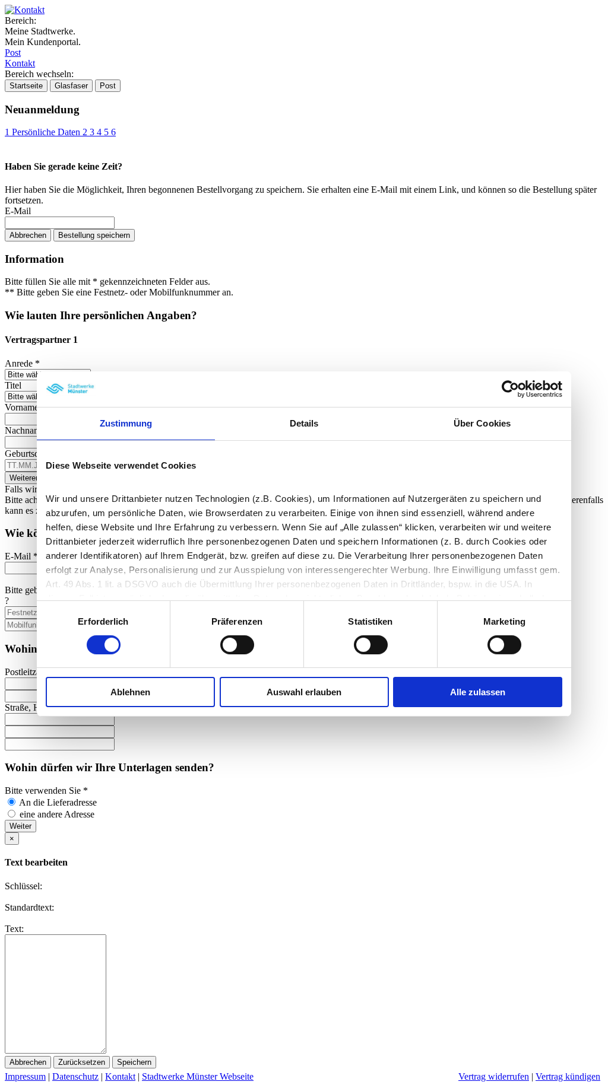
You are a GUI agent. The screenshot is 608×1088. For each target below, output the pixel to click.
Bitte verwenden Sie (46, 790)
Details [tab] (304, 423)
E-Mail (18, 211)
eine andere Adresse (57, 814)
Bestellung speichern (94, 235)
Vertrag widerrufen (493, 1076)
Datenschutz (75, 1076)
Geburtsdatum (35, 453)
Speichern (134, 1062)
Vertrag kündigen (568, 1076)
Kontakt (20, 63)
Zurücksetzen (81, 1062)
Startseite (26, 85)
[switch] (237, 644)
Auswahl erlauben (304, 692)
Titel (13, 385)
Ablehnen (130, 692)
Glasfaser (71, 85)
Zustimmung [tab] (126, 423)
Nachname (28, 430)
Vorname (25, 407)
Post (13, 52)
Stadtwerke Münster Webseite (198, 1076)
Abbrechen (28, 235)
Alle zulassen (477, 692)
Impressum (25, 1076)
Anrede (22, 363)
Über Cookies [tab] (482, 423)
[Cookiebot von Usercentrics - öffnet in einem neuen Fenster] (510, 389)
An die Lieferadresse (58, 802)
